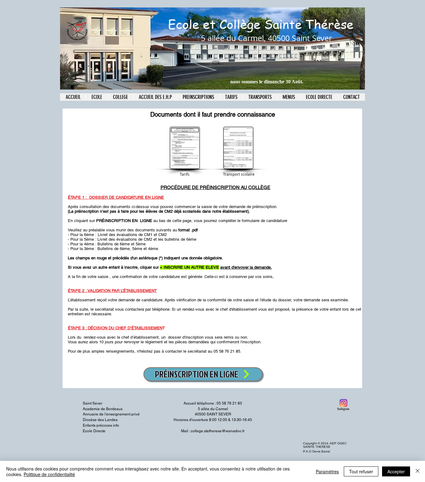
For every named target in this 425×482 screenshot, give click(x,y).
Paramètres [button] (327, 471)
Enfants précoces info (101, 425)
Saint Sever (92, 403)
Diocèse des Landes (100, 420)
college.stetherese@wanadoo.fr (218, 431)
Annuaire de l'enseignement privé (111, 414)
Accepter (396, 471)
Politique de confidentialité (49, 474)
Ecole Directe (94, 431)
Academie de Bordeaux (103, 409)
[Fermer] (417, 471)
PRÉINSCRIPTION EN (117, 220)
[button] (198, 97)
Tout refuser (361, 471)
